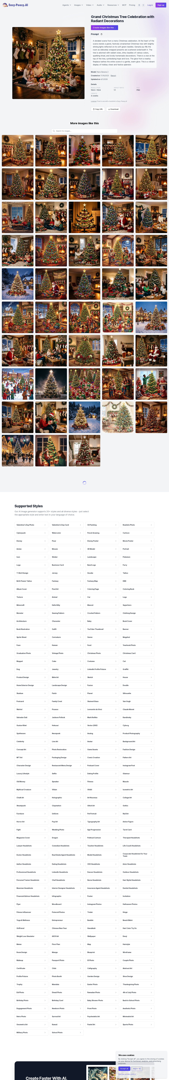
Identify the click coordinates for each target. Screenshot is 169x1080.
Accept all (124, 1069)
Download (114, 109)
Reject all (137, 1069)
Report (113, 76)
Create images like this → (104, 27)
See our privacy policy (127, 1074)
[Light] (143, 5)
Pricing (132, 5)
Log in (150, 5)
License (93, 101)
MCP (124, 5)
